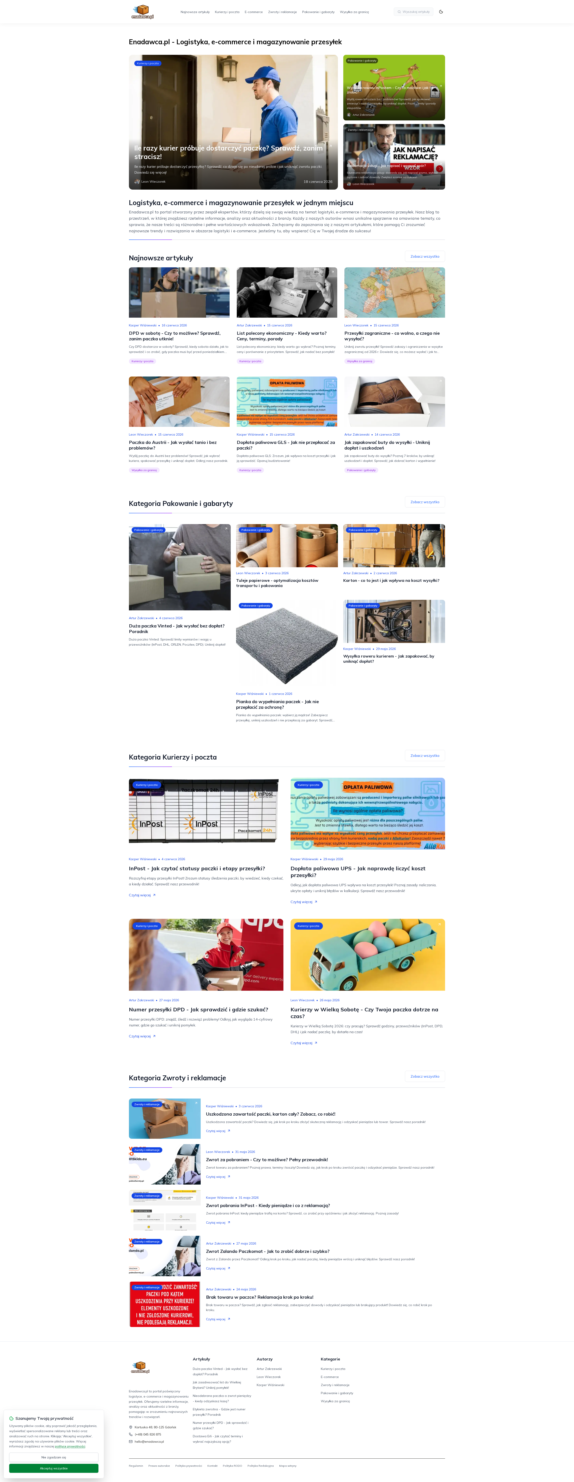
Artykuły (201, 1359)
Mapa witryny (287, 1465)
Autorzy (265, 1359)
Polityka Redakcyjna (261, 1465)
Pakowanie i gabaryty (318, 12)
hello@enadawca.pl (149, 1442)
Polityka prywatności (188, 1465)
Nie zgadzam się (53, 1457)
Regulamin (136, 1465)
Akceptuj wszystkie (54, 1468)
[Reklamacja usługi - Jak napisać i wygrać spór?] (394, 157)
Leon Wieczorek (356, 325)
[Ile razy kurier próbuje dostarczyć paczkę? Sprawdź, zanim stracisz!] (233, 122)
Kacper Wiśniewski (143, 325)
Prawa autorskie (159, 1465)
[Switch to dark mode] (441, 12)
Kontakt (212, 1465)
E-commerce (254, 12)
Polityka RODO (232, 1465)
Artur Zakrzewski (249, 325)
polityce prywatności (70, 1446)
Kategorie (330, 1359)
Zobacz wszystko (425, 256)
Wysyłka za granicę (354, 12)
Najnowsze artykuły (195, 12)
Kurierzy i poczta (227, 12)
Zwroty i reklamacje (282, 12)
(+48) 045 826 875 (148, 1434)
